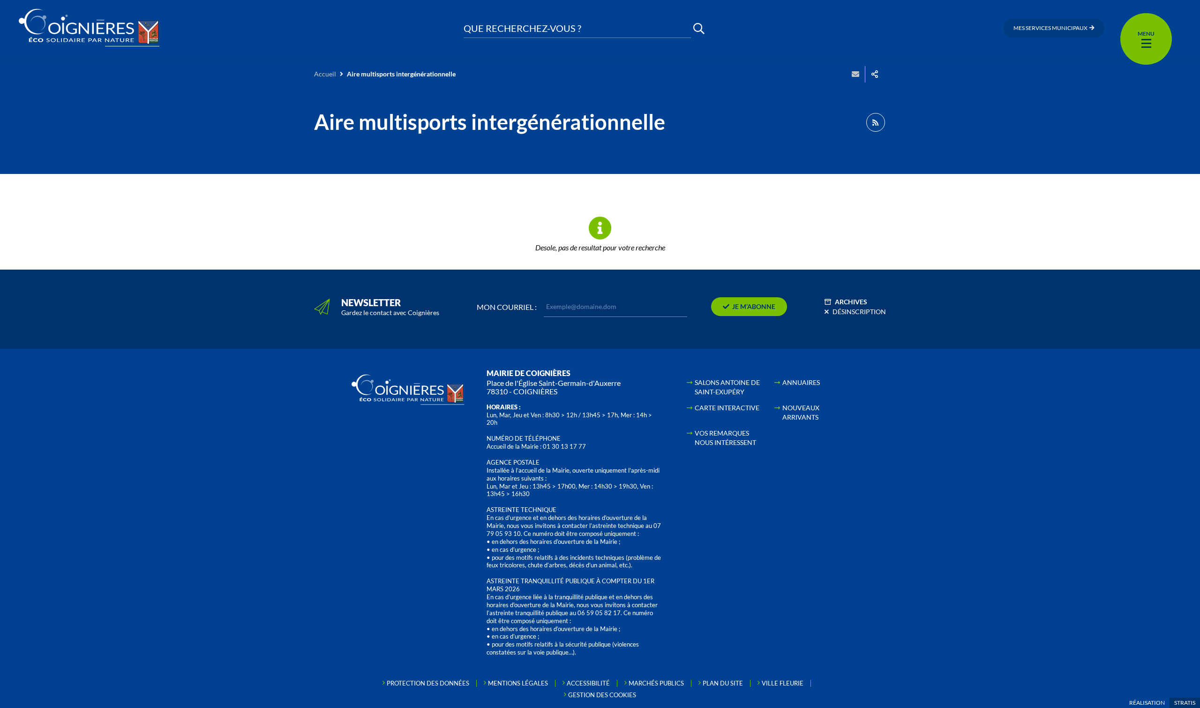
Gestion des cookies (602, 695)
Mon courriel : (507, 307)
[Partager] (874, 74)
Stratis (1184, 702)
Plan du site (723, 683)
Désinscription (859, 312)
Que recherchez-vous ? (522, 28)
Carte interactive (727, 408)
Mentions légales (518, 683)
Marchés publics (656, 683)
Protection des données (428, 683)
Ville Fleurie (782, 683)
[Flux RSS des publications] (875, 122)
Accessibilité (588, 683)
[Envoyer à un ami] (855, 74)
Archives (851, 302)
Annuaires (801, 382)
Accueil (325, 74)
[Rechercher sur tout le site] (699, 28)
